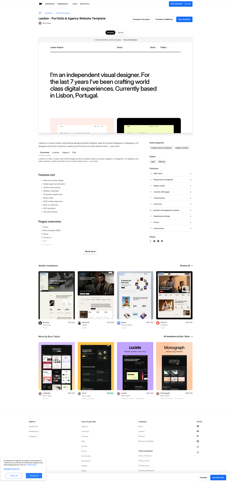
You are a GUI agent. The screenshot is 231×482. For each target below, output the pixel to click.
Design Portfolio (182, 148)
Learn (75, 4)
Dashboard (50, 4)
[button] (63, 4)
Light (153, 162)
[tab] (44, 153)
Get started (181, 4)
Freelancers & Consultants (161, 148)
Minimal (162, 162)
